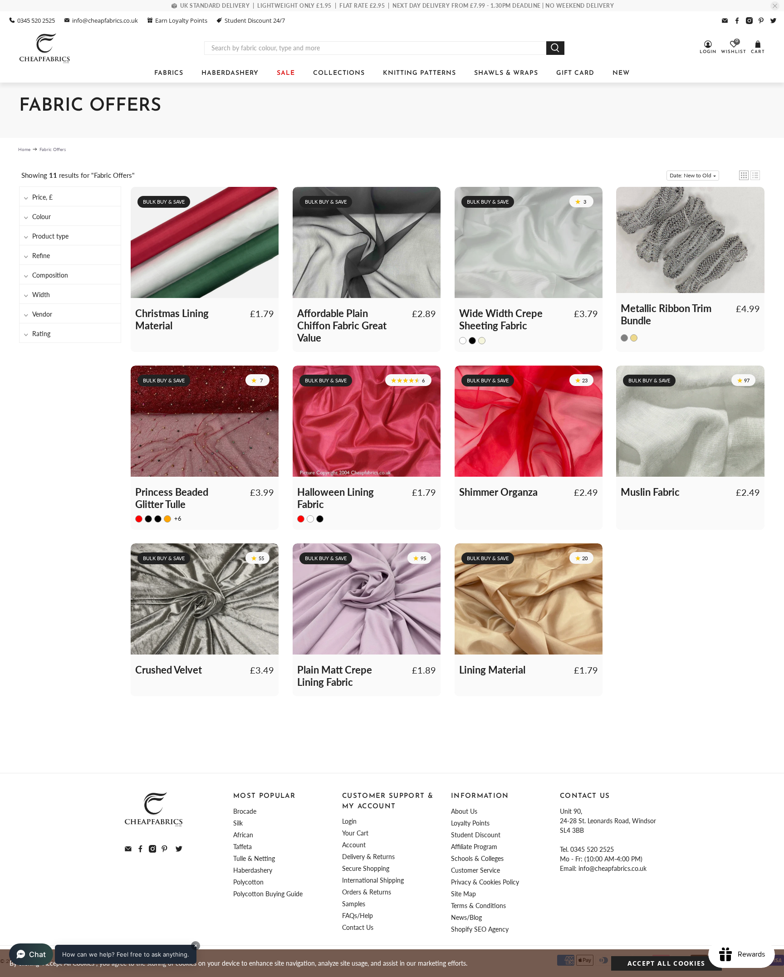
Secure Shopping (365, 868)
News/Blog (466, 917)
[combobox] (375, 48)
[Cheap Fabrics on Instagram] (749, 20)
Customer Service (475, 870)
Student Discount (475, 835)
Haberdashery (252, 870)
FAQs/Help (357, 915)
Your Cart (355, 833)
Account (354, 845)
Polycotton (248, 882)
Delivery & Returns (368, 856)
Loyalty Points (470, 823)
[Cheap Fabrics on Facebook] (737, 20)
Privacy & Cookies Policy (485, 882)
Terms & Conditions (478, 905)
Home (24, 149)
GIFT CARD (575, 73)
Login (349, 821)
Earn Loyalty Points (181, 20)
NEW (621, 73)
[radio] (462, 340)
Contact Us (357, 927)
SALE (286, 73)
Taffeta (242, 846)
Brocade (244, 811)
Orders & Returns (366, 892)
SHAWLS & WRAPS (506, 73)
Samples (353, 904)
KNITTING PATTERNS (419, 73)
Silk (238, 823)
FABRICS (168, 73)
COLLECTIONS (339, 73)
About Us (464, 811)
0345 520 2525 (36, 20)
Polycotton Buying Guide (268, 894)
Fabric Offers (52, 149)
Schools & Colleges (477, 858)
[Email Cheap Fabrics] (725, 20)
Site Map (463, 894)
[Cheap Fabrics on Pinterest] (761, 20)
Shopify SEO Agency (480, 929)
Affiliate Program (474, 846)
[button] (744, 175)
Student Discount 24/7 (255, 20)
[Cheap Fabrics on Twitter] (773, 20)
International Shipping (373, 880)
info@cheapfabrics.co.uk (105, 20)
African (243, 835)
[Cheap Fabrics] (45, 48)
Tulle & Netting (254, 858)
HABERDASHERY (230, 73)
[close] (774, 5)
